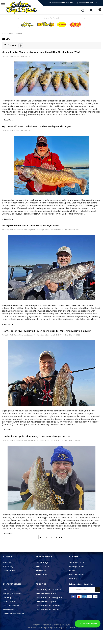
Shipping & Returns (12, 593)
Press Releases (76, 574)
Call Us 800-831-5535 (13, 613)
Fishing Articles (76, 566)
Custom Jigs (42, 562)
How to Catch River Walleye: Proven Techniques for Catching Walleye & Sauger (46, 330)
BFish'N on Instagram (46, 601)
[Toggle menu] (3, 3)
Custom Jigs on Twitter (47, 609)
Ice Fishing (8, 566)
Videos (72, 570)
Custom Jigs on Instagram (49, 597)
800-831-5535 (92, 3)
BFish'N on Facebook (46, 593)
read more (8, 120)
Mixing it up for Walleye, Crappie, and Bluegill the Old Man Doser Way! (41, 52)
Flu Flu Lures (42, 574)
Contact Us (8, 589)
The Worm (41, 570)
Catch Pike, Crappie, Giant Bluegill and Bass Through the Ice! (36, 436)
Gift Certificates (11, 605)
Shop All (7, 562)
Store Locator (9, 601)
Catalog (7, 597)
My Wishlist (8, 609)
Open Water (9, 570)
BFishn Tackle (42, 566)
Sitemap (73, 578)
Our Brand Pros (76, 562)
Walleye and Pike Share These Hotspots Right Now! (30, 225)
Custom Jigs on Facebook (48, 589)
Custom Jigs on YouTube (48, 605)
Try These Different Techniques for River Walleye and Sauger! (36, 126)
